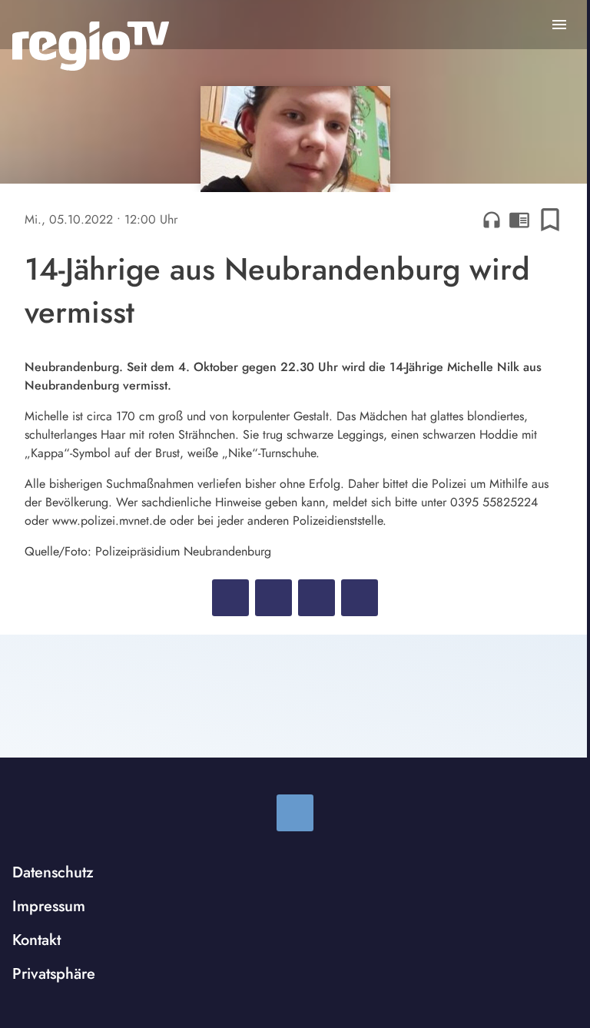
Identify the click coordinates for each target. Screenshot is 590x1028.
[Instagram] (295, 812)
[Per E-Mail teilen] (359, 597)
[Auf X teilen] (273, 597)
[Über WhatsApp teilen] (316, 597)
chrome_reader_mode (519, 219)
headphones (491, 219)
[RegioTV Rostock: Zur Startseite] (90, 46)
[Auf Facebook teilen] (230, 597)
